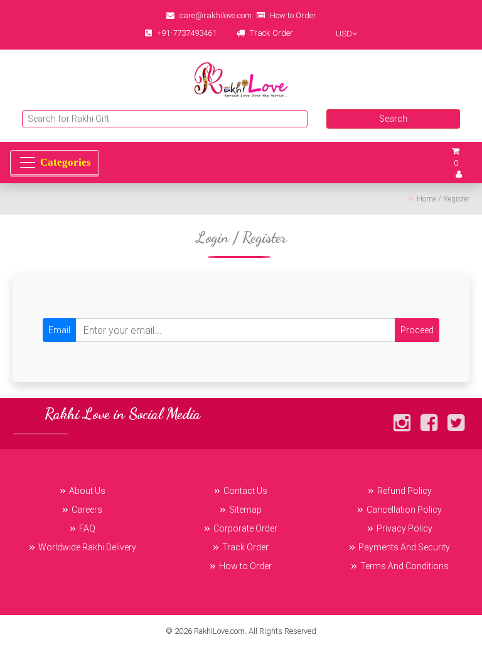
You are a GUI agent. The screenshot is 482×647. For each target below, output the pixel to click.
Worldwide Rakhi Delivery (87, 547)
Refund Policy (404, 491)
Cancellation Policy (404, 510)
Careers (87, 510)
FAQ (87, 528)
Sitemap (245, 510)
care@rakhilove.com (215, 15)
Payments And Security (404, 547)
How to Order (293, 15)
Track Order (271, 33)
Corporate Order (245, 528)
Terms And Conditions (404, 566)
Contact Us (245, 491)
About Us (87, 491)
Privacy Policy (404, 528)
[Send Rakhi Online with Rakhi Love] (241, 79)
